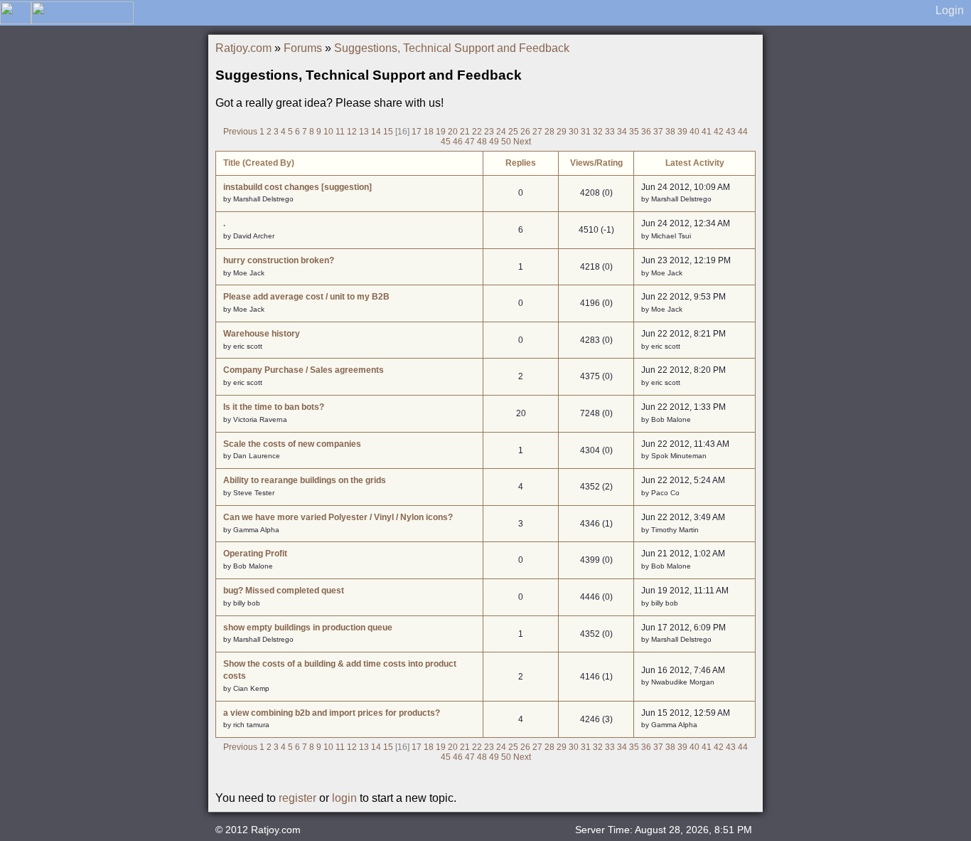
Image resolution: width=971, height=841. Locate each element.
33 (610, 132)
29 (562, 132)
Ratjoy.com (243, 48)
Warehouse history (261, 334)
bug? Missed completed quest (283, 591)
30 (574, 132)
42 (719, 132)
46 (458, 142)
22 (477, 132)
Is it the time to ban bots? (273, 407)
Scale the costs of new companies (292, 444)
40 (694, 132)
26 (525, 132)
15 (388, 132)
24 (501, 132)
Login (949, 10)
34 (622, 132)
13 (364, 132)
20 (453, 132)
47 (470, 142)
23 (489, 132)
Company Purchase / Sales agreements (303, 370)
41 (707, 132)
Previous (240, 132)
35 (634, 132)
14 (376, 132)
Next (522, 142)
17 (417, 132)
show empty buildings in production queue (307, 628)
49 (494, 142)
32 (598, 132)
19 (441, 132)
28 (549, 132)
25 (513, 132)
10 (328, 132)
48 (482, 142)
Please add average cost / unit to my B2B (306, 297)
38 (670, 132)
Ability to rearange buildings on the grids (304, 480)
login (344, 798)
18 (429, 132)
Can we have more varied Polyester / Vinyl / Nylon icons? (338, 517)
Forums (303, 48)
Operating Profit (255, 554)
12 (352, 132)
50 (506, 142)
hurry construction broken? (278, 260)
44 (743, 132)
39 (682, 132)
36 (646, 132)
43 (731, 132)
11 (340, 132)
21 (465, 132)
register (297, 798)
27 (537, 132)
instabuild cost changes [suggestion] (297, 187)
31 (586, 132)
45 (446, 142)
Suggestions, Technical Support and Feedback (451, 48)
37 (658, 132)
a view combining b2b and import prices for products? (331, 713)
